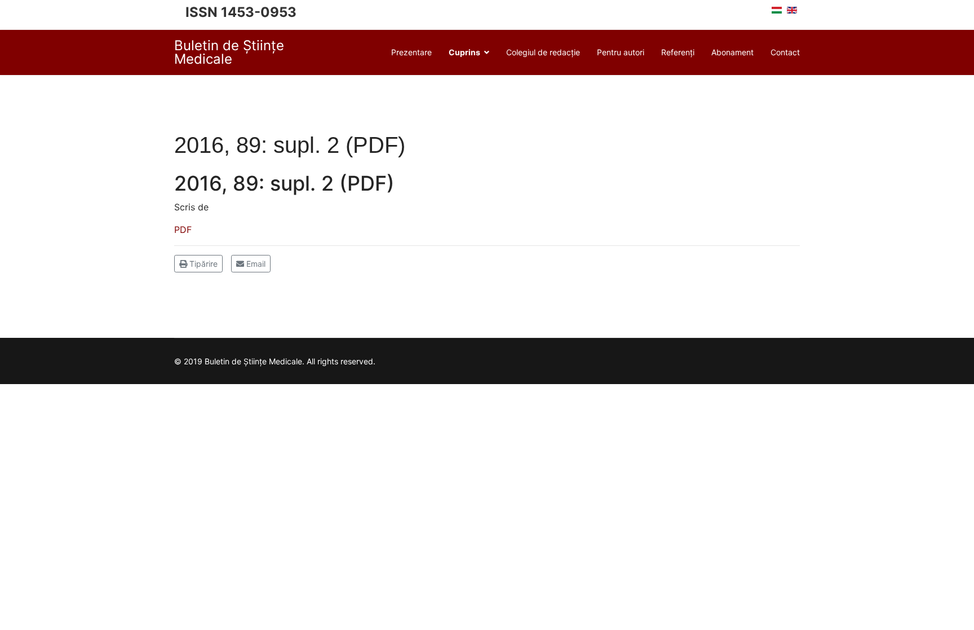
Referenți (677, 52)
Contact (785, 52)
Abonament (732, 52)
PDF (183, 229)
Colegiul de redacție (543, 52)
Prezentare (411, 52)
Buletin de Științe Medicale (229, 52)
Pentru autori (620, 52)
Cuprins (464, 52)
